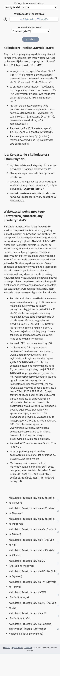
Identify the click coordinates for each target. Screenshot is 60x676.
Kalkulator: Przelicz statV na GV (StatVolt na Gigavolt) (32, 574)
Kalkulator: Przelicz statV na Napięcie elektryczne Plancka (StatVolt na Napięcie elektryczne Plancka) (30, 629)
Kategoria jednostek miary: (29, 3)
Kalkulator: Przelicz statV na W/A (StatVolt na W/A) (27, 595)
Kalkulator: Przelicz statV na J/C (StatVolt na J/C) (32, 605)
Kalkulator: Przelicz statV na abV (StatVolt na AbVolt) (27, 616)
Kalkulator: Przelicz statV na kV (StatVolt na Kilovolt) (32, 553)
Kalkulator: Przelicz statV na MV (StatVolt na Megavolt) (27, 563)
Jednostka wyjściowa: (29, 27)
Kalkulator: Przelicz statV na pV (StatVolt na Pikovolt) (32, 500)
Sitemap (28, 647)
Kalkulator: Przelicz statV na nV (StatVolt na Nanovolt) (32, 511)
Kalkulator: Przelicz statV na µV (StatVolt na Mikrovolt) (32, 521)
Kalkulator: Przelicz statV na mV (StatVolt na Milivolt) (32, 532)
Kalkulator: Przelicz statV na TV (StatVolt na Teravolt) (32, 584)
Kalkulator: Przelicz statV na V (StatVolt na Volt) (31, 542)
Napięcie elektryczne (36, 169)
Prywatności (17, 647)
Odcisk (6, 647)
